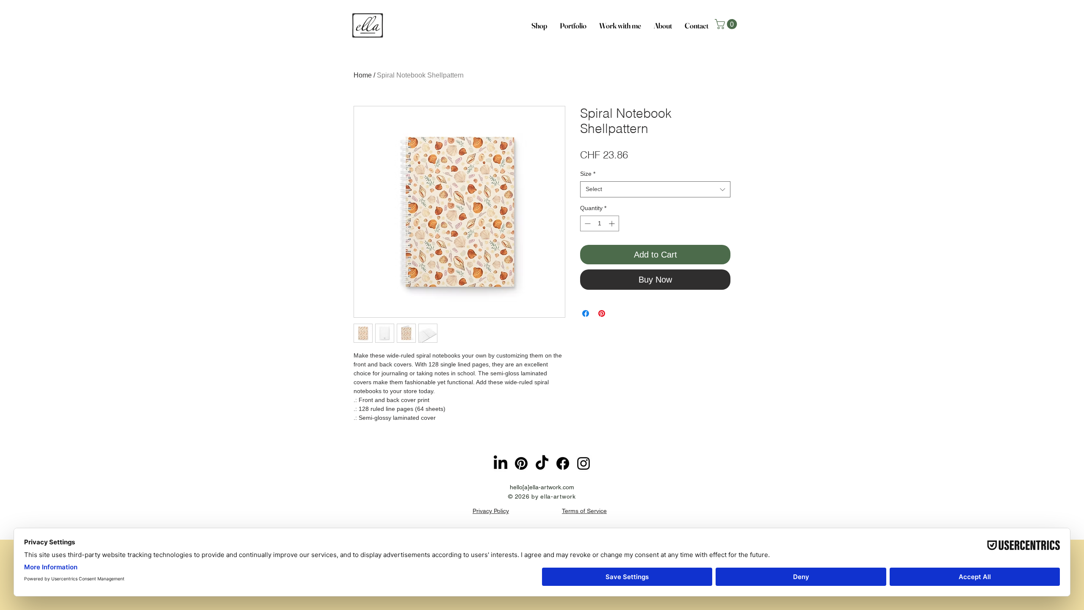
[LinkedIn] (500, 463)
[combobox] (655, 189)
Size (587, 173)
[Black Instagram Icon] (583, 463)
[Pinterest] (521, 463)
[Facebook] (562, 463)
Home (363, 75)
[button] (727, 24)
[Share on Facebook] (586, 313)
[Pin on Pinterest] (602, 313)
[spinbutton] (599, 223)
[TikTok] (542, 463)
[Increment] (612, 223)
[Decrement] (586, 223)
